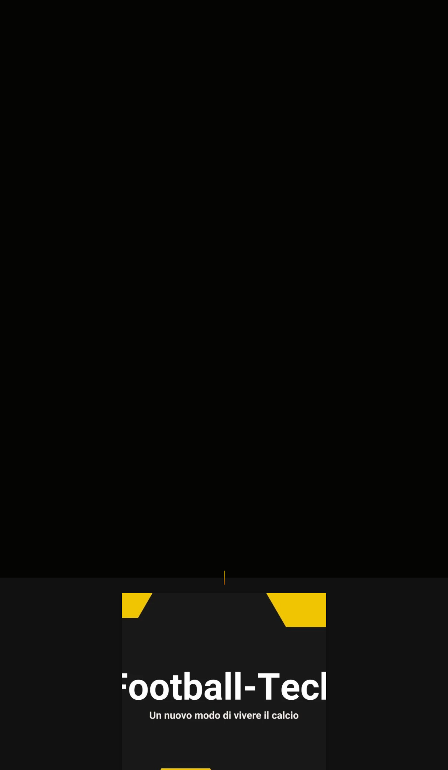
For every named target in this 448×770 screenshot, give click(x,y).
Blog (271, 7)
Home (196, 7)
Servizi (231, 7)
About (213, 7)
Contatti (252, 7)
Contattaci (328, 7)
